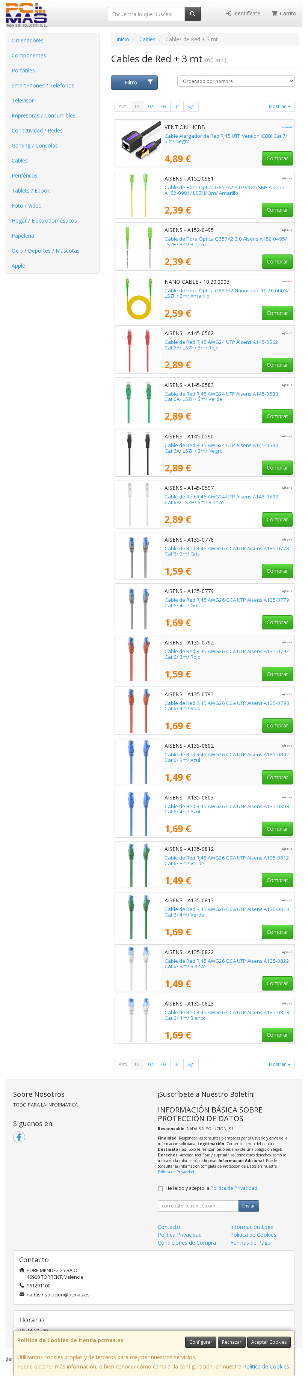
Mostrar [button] (278, 106)
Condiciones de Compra (187, 1242)
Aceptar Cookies (269, 1342)
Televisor (23, 100)
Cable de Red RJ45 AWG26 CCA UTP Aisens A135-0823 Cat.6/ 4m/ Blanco (227, 1015)
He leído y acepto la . (212, 1188)
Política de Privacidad (176, 1171)
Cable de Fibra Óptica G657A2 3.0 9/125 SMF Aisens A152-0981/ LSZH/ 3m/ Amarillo (224, 190)
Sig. (191, 106)
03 (163, 106)
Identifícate (246, 13)
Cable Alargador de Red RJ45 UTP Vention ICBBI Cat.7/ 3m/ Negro (226, 138)
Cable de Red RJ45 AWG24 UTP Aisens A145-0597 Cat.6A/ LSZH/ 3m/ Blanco (221, 499)
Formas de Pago (250, 1242)
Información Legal (252, 1226)
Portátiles (23, 70)
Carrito (287, 13)
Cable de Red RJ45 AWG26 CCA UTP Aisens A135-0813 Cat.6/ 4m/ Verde (227, 912)
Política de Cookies (266, 1366)
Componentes (29, 55)
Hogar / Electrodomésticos (44, 220)
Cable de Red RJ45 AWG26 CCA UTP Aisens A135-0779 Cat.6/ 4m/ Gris (227, 602)
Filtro (131, 82)
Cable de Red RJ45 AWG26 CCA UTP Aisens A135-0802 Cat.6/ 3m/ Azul (227, 757)
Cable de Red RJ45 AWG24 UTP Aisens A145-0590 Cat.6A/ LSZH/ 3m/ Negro (221, 448)
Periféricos (25, 175)
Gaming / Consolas (35, 145)
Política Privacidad (180, 1234)
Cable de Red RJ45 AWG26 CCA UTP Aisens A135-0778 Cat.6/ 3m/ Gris (227, 551)
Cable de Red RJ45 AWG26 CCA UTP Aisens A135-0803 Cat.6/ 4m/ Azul (227, 809)
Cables (20, 160)
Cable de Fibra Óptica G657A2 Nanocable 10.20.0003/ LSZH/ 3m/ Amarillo (227, 293)
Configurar (200, 1342)
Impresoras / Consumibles (43, 115)
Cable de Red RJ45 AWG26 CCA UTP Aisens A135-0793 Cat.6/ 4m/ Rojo (227, 706)
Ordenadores (28, 40)
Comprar (277, 158)
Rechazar (232, 1342)
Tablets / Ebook (31, 190)
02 (150, 106)
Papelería (23, 235)
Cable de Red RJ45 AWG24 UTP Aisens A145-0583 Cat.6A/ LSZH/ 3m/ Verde (221, 396)
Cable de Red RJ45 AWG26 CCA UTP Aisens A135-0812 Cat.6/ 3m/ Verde (227, 860)
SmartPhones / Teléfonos (43, 85)
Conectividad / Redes (37, 130)
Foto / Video (27, 205)
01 (137, 106)
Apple (18, 265)
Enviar (248, 1206)
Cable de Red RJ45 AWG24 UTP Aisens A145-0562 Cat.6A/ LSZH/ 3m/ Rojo (221, 345)
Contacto (169, 1226)
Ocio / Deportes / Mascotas (46, 250)
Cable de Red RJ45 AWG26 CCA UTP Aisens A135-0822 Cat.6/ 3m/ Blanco (227, 963)
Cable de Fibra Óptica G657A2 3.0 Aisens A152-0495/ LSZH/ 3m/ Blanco (226, 241)
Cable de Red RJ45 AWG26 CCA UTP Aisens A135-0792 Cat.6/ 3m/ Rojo (227, 654)
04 (177, 106)
